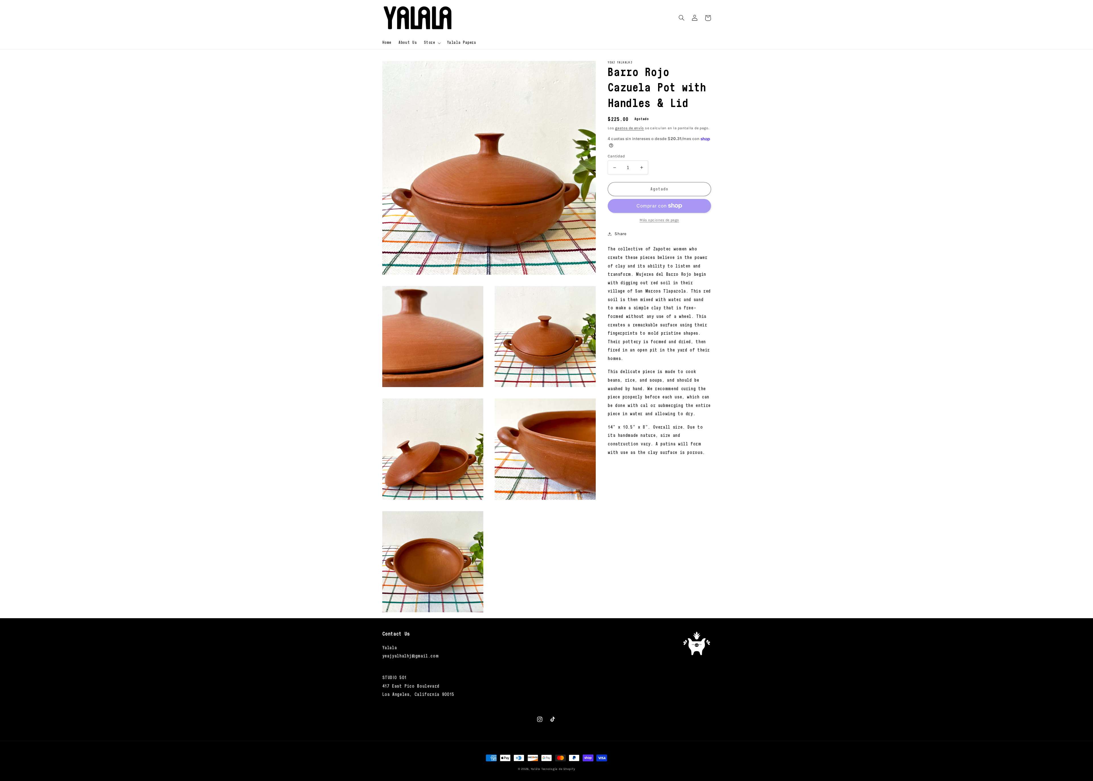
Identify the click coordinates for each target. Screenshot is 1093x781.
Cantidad (616, 156)
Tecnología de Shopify (558, 769)
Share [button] (620, 233)
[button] (431, 43)
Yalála (535, 769)
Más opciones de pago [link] (659, 220)
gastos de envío (629, 128)
